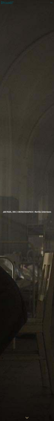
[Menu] (51, 2)
